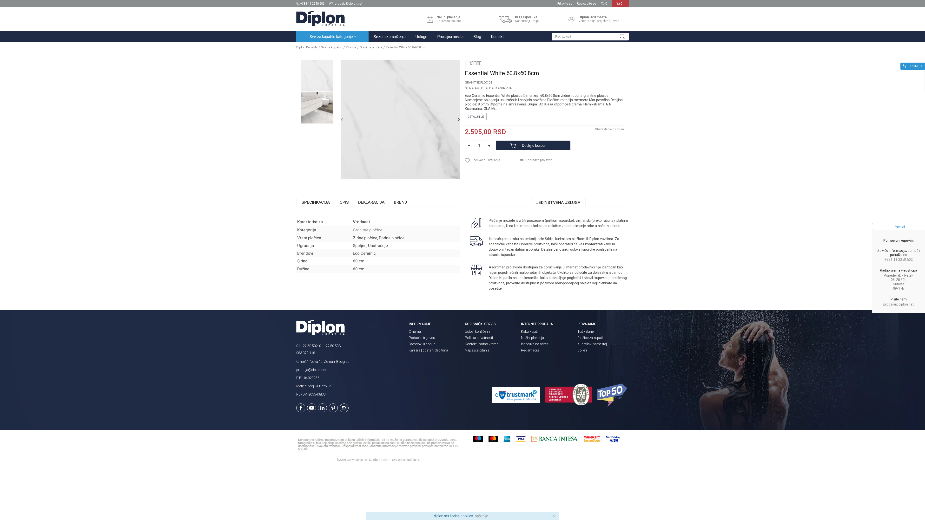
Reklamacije (530, 350)
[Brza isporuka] (505, 19)
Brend (400, 202)
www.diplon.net (357, 460)
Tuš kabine (585, 331)
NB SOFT (384, 460)
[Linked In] (322, 407)
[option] (317, 76)
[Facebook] (300, 407)
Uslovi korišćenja (477, 331)
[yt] (311, 407)
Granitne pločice (371, 47)
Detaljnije (476, 116)
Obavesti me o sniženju (610, 129)
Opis (344, 202)
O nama (415, 331)
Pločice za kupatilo (591, 338)
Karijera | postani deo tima (428, 350)
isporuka (508, 255)
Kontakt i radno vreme (481, 344)
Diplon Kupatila (306, 47)
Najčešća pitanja (477, 350)
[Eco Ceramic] (473, 63)
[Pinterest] (333, 407)
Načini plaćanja (532, 338)
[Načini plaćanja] (430, 19)
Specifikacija (316, 202)
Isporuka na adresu (535, 344)
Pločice (351, 47)
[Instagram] (344, 407)
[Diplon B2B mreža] (571, 19)
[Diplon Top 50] (613, 395)
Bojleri (582, 350)
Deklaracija (371, 202)
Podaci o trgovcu (422, 338)
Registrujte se (586, 3)
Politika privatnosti (479, 338)
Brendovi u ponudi (422, 344)
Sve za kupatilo (331, 47)
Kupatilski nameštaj (592, 344)
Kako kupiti (529, 331)
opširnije (481, 516)
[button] (590, 36)
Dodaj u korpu (533, 145)
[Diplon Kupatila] (320, 18)
